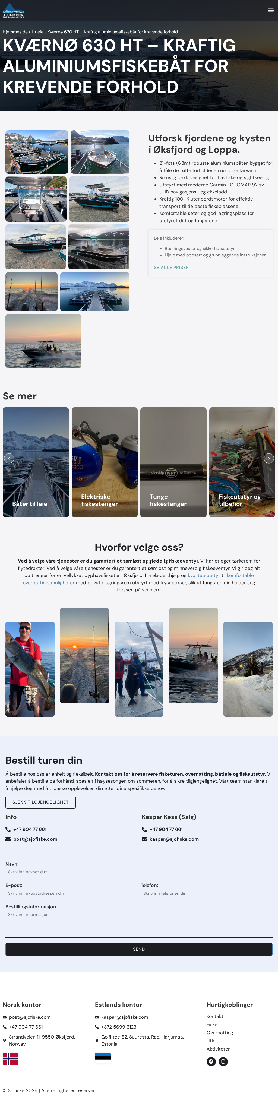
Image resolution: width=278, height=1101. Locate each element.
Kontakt (215, 1016)
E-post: (13, 885)
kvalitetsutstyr (205, 575)
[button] (270, 10)
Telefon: (149, 885)
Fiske (212, 1024)
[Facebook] (211, 1061)
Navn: (11, 864)
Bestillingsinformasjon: (31, 907)
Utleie (37, 32)
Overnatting (220, 1032)
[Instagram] (223, 1061)
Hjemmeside (15, 32)
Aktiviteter (218, 1049)
